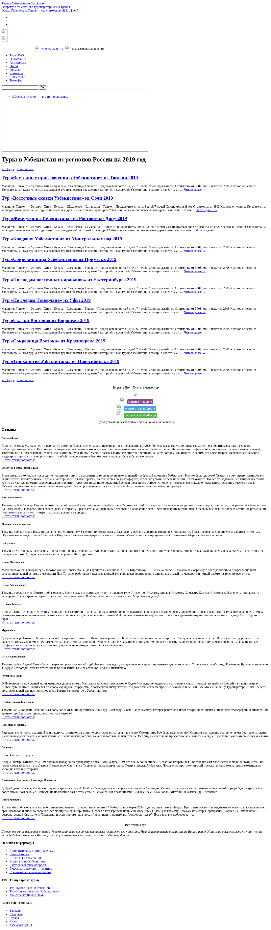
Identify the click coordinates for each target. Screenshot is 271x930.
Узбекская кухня (21, 925)
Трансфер (16, 80)
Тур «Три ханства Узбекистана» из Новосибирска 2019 (60, 361)
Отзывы (15, 69)
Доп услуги (17, 76)
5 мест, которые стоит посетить (31, 868)
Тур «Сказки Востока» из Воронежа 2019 (45, 320)
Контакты (16, 73)
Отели (14, 66)
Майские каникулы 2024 (26, 895)
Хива (13, 921)
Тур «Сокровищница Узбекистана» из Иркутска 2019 (59, 259)
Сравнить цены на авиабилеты (30, 872)
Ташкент (15, 910)
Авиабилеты (18, 62)
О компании (18, 59)
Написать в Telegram (140, 408)
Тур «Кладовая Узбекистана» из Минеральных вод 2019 (62, 238)
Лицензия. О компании (25, 857)
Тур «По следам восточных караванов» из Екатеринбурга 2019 (69, 279)
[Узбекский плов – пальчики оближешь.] (40, 96)
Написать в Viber (140, 402)
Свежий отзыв (19, 854)
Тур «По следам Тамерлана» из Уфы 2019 (46, 300)
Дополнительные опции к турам (32, 850)
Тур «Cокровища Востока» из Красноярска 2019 (53, 340)
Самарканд (17, 914)
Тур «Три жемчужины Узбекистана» (34, 891)
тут (144, 825)
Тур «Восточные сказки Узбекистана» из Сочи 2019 (57, 198)
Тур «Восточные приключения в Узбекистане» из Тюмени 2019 (70, 177)
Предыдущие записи (18, 169)
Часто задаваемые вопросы (28, 865)
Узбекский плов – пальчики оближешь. (39, 102)
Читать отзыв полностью (18, 460)
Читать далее (195, 189)
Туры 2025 (17, 55)
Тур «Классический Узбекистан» (32, 887)
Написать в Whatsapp (140, 415)
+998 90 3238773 (52, 48)
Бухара (14, 917)
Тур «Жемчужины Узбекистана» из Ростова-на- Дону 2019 (64, 218)
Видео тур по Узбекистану (27, 861)
